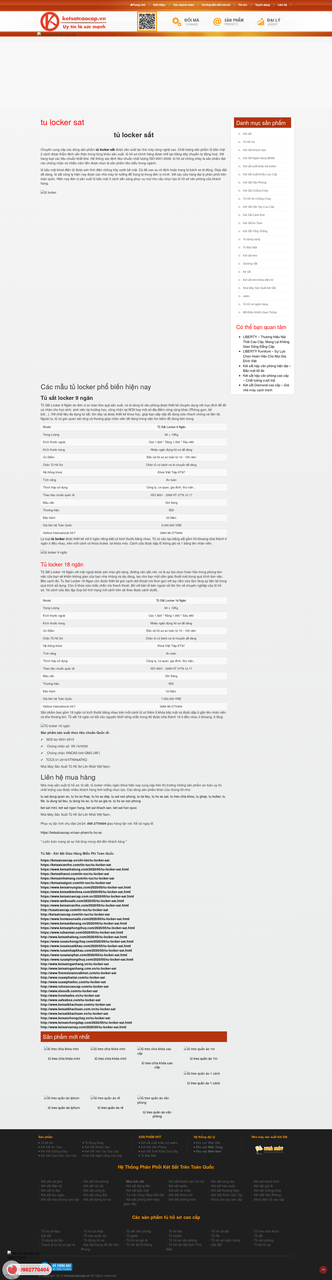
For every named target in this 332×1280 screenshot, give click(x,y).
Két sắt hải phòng (96, 1181)
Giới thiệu (159, 5)
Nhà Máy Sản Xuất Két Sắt (259, 288)
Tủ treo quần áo (95, 1235)
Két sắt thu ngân (53, 1195)
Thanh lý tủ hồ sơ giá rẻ (58, 1244)
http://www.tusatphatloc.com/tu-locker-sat (73, 982)
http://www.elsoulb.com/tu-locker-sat (69, 991)
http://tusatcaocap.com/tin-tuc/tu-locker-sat (74, 909)
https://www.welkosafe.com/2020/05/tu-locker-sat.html (82, 900)
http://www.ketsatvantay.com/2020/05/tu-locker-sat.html (83, 1027)
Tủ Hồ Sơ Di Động (139, 1244)
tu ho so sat (160, 796)
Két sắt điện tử (51, 1186)
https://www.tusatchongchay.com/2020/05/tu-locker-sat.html (87, 941)
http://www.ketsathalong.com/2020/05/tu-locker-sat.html (84, 936)
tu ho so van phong (127, 801)
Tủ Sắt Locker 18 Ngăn (171, 600)
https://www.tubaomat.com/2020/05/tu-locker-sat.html (82, 932)
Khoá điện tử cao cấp (269, 1199)
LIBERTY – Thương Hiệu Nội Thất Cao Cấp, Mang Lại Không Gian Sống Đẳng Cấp (266, 341)
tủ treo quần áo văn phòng (157, 1114)
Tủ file (215, 1235)
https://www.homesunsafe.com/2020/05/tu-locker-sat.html (85, 918)
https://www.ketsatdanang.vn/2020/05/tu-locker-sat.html (84, 923)
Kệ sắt (247, 271)
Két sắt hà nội (93, 1186)
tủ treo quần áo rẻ (110, 1107)
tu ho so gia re (101, 801)
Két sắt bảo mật (137, 1190)
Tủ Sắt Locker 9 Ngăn (171, 427)
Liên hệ (282, 5)
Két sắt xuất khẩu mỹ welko (259, 166)
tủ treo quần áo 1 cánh (203, 1083)
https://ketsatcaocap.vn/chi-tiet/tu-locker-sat (75, 860)
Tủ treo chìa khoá (266, 1231)
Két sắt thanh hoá (266, 1181)
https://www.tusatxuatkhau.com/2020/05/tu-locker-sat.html (86, 945)
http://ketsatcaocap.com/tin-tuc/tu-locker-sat (75, 914)
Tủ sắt (258, 1235)
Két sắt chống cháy (267, 1190)
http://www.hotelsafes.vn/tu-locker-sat (70, 995)
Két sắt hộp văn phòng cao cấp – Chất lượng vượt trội (266, 377)
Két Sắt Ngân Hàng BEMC (259, 158)
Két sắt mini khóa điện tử (258, 280)
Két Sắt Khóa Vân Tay (227, 1195)
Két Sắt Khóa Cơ (180, 1195)
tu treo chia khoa (182, 796)
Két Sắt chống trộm (182, 1199)
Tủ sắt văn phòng (138, 1231)
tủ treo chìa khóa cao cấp (157, 1064)
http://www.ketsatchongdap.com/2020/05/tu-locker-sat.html (86, 1022)
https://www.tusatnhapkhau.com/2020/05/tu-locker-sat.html (86, 950)
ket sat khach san (98, 807)
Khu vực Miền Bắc (208, 1142)
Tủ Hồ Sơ (249, 142)
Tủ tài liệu (175, 1231)
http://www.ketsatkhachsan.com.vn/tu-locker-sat (78, 1009)
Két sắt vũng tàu (222, 1181)
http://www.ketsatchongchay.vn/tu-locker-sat (75, 1018)
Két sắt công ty (94, 1190)
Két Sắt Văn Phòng (254, 182)
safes (246, 296)
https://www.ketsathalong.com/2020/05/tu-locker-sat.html (85, 869)
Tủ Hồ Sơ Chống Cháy (257, 198)
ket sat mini (49, 807)
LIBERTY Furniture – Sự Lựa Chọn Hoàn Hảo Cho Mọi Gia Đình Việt (264, 356)
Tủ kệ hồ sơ (262, 1244)
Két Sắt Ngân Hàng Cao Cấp (103, 1155)
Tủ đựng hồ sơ (94, 1240)
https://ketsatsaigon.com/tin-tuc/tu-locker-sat (76, 882)
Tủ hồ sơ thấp (93, 1231)
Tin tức (242, 5)
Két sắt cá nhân (180, 1190)
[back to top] (323, 1270)
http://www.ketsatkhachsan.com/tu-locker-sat (76, 1004)
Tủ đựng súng (251, 239)
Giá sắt (46, 1235)
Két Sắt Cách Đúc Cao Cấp (59, 1155)
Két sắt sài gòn (51, 1181)
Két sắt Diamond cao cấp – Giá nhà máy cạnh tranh (266, 387)
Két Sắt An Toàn (252, 223)
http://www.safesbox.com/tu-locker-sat (71, 1000)
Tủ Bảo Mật (250, 247)
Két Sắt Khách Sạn (254, 150)
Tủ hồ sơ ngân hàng (255, 304)
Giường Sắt (250, 263)
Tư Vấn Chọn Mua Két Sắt (145, 1195)
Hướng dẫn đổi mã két (216, 5)
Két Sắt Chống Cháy (255, 190)
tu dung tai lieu (57, 801)
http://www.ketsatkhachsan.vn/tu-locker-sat (74, 1013)
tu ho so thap (80, 796)
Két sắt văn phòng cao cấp (60, 1199)
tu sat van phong (123, 796)
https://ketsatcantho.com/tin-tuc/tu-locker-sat (76, 864)
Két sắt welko (178, 1186)
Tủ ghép (132, 1235)
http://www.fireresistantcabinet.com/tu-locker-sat (78, 973)
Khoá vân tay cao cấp (226, 1199)
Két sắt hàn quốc (223, 1186)
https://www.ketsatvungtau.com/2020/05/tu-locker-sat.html (86, 887)
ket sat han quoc (125, 807)
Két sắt (247, 133)
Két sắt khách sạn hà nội (186, 1181)
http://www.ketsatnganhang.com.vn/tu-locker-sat (78, 968)
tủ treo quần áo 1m (203, 1058)
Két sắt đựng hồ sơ (97, 1199)
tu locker (215, 796)
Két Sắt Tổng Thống (255, 231)
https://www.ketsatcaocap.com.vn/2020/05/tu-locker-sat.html (87, 896)
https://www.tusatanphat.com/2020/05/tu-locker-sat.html (84, 955)
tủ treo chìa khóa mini (64, 1058)
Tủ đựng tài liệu (52, 1240)
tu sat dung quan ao (55, 796)
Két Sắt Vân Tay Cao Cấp (258, 206)
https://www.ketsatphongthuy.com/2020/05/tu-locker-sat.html (88, 927)
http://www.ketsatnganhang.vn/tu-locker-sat (75, 964)
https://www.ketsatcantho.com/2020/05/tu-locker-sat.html (85, 905)
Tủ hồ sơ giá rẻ (137, 1240)
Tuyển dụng (262, 5)
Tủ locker (175, 1235)
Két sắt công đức (96, 1195)
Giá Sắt (216, 1244)
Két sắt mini (250, 255)
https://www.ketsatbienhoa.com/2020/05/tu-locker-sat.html (86, 891)
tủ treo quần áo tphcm (64, 1107)
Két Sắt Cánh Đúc (254, 215)
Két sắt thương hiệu (225, 1190)
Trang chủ (139, 5)
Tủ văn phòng (264, 1240)
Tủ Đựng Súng (94, 1142)
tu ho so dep (101, 796)
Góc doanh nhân (183, 5)
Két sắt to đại (50, 1190)
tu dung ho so (79, 801)
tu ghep (201, 796)
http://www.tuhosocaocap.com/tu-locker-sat (75, 986)
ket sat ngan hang (71, 807)
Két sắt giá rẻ (263, 1186)
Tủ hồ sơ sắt (220, 1231)
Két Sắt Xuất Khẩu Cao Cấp (260, 174)
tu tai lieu (143, 796)
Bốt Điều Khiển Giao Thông (260, 312)
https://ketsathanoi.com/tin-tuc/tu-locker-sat (75, 873)
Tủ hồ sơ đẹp (50, 1231)
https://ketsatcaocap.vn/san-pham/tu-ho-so (71, 832)
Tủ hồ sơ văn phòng (183, 1240)
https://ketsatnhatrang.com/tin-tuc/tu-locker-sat (77, 878)
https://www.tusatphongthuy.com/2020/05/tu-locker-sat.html (87, 959)
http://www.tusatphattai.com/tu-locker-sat (73, 977)
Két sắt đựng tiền (138, 1186)
